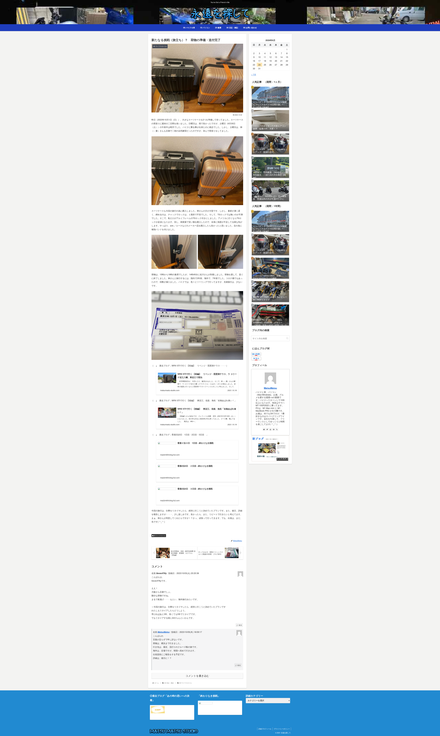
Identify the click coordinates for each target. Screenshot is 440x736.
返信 (240, 625)
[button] (287, 338)
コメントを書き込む (197, 675)
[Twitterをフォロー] (267, 429)
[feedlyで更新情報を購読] (273, 429)
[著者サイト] (264, 429)
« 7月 (253, 74)
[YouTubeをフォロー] (270, 429)
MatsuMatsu (164, 632)
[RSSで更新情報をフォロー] (276, 429)
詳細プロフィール (264, 729)
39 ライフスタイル (159, 536)
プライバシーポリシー (282, 729)
